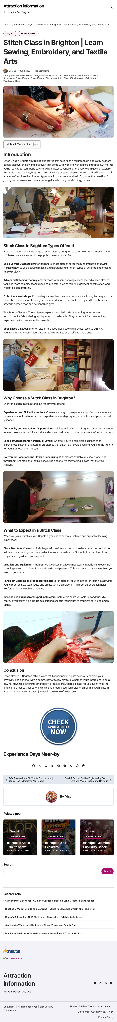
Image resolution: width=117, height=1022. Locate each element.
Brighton (10, 33)
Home (73, 1006)
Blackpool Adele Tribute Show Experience (18, 847)
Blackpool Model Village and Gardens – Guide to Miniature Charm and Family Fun (50, 908)
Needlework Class (12, 78)
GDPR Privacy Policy (102, 1011)
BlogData (45, 1006)
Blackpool (14, 831)
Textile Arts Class (11, 81)
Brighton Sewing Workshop (19, 75)
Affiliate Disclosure (89, 1006)
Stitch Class (63, 78)
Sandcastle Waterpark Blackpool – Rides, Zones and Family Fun (40, 925)
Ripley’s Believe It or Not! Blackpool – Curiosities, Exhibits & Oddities (43, 917)
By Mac (12, 71)
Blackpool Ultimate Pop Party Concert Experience (96, 847)
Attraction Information (23, 5)
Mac (68, 796)
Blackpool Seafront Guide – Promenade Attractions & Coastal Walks (43, 933)
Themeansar (9, 1010)
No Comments (42, 71)
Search (8, 864)
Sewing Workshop (47, 78)
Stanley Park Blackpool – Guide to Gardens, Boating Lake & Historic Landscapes (49, 900)
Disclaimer (83, 1011)
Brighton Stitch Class (45, 75)
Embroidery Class (87, 75)
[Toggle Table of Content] (34, 144)
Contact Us (107, 1006)
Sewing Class (29, 78)
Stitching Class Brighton (83, 78)
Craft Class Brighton (67, 75)
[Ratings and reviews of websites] (58, 958)
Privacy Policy (106, 1017)
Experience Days (28, 33)
